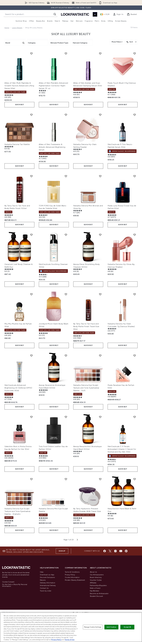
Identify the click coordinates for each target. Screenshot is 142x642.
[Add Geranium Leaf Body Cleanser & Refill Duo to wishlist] (31, 234)
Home (6, 28)
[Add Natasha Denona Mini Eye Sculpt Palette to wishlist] (66, 479)
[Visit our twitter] (110, 551)
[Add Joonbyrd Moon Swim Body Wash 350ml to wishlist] (66, 294)
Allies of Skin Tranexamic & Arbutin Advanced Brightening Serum (52, 147)
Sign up (62, 551)
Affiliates (93, 583)
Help (41, 572)
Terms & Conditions (72, 572)
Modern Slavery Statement (75, 580)
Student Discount (96, 596)
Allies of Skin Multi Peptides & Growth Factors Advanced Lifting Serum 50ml (19, 85)
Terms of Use (69, 640)
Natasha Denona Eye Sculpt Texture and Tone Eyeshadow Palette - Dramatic (17, 511)
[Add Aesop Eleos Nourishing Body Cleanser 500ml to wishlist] (100, 234)
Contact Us (44, 588)
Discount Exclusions (47, 577)
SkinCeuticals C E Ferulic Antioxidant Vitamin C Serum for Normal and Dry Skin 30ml (122, 449)
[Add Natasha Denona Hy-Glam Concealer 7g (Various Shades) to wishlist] (134, 294)
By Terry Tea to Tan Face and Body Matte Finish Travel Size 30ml (86, 326)
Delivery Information (47, 583)
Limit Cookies (111, 627)
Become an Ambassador (99, 593)
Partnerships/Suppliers (98, 585)
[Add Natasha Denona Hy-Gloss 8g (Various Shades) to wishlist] (134, 234)
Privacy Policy (70, 575)
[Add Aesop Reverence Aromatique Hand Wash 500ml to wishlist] (66, 355)
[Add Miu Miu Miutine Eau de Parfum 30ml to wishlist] (31, 294)
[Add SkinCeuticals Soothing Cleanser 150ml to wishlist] (66, 234)
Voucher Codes (96, 580)
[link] (118, 14)
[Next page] (77, 540)
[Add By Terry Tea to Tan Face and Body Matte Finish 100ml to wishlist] (31, 176)
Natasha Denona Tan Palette (17, 144)
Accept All (127, 627)
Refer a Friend (95, 588)
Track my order (45, 591)
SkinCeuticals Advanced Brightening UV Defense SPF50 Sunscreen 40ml (18, 388)
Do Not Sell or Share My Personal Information (14, 585)
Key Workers (94, 591)
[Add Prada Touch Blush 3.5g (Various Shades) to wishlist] (134, 53)
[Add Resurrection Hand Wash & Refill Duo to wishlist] (134, 479)
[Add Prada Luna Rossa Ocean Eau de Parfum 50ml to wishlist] (134, 176)
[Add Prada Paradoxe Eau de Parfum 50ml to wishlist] (134, 355)
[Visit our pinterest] (126, 551)
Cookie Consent (8, 582)
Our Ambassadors (97, 575)
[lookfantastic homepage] (75, 14)
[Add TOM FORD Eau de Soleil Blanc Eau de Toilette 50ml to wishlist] (66, 176)
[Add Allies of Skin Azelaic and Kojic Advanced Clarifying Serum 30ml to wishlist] (100, 53)
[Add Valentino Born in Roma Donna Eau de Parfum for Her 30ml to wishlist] (31, 417)
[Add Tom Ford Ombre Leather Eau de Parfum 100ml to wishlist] (66, 417)
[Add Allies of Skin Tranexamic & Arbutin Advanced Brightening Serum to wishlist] (66, 114)
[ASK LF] (95, 14)
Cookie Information (72, 577)
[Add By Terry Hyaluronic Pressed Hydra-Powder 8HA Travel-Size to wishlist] (100, 479)
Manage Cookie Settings (92, 627)
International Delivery (48, 585)
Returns (43, 580)
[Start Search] (54, 14)
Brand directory (96, 577)
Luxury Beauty (17, 28)
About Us (93, 572)
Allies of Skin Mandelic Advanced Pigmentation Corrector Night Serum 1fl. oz (53, 85)
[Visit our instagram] (115, 551)
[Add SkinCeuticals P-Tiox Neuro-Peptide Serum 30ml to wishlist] (134, 114)
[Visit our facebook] (104, 551)
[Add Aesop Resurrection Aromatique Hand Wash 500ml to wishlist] (100, 417)
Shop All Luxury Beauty (71, 34)
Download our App (47, 575)
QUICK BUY (19, 105)
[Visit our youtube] (120, 551)
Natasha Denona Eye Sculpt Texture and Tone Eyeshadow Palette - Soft (86, 388)
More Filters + (117, 42)
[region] (71, 627)
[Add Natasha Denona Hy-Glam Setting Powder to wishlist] (100, 114)
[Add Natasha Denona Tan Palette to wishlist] (31, 114)
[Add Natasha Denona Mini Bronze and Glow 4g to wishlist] (100, 176)
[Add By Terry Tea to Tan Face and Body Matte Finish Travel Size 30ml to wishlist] (100, 294)
